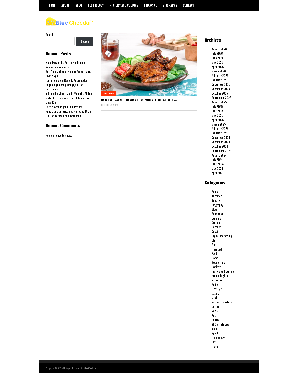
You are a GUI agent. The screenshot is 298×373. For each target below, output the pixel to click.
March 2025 (219, 124)
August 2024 (219, 155)
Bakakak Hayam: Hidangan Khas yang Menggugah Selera (139, 100)
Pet (214, 315)
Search (50, 34)
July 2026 (217, 53)
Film (214, 244)
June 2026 (218, 58)
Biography (170, 5)
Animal (215, 191)
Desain (215, 231)
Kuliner (216, 284)
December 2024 (221, 137)
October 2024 (220, 146)
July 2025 (217, 106)
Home (52, 5)
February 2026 (220, 75)
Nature (216, 306)
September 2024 (221, 150)
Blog (79, 5)
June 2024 (218, 164)
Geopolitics (218, 262)
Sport (215, 333)
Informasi (217, 280)
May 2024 (217, 168)
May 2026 (217, 62)
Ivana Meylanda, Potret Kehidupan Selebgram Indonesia (65, 64)
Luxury (215, 293)
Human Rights (220, 275)
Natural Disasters (222, 302)
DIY (213, 240)
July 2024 (217, 159)
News (215, 311)
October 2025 (220, 93)
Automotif (218, 196)
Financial (150, 5)
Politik (215, 320)
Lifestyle (217, 289)
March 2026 (219, 71)
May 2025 (217, 115)
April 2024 (218, 172)
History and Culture (124, 5)
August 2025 (219, 102)
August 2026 (219, 49)
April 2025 (218, 120)
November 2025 (221, 89)
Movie (215, 297)
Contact (188, 5)
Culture (216, 222)
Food (214, 253)
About (65, 5)
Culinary (109, 93)
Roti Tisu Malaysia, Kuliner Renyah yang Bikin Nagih (68, 73)
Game (215, 258)
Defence (216, 227)
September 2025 (221, 97)
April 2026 (218, 67)
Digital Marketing (222, 236)
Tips (214, 342)
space (215, 328)
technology (96, 5)
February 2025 (220, 128)
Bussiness (217, 213)
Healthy (216, 266)
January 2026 (219, 80)
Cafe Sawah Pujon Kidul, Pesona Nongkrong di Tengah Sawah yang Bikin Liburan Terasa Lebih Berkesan (68, 111)
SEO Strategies (220, 324)
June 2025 (218, 111)
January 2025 (219, 133)
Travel (215, 346)
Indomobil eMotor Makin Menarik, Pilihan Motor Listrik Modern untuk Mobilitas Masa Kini (69, 98)
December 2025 (221, 84)
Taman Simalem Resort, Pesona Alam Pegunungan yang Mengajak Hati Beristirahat (67, 84)
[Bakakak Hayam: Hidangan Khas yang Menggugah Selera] (149, 64)
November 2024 (221, 142)
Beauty (216, 200)
